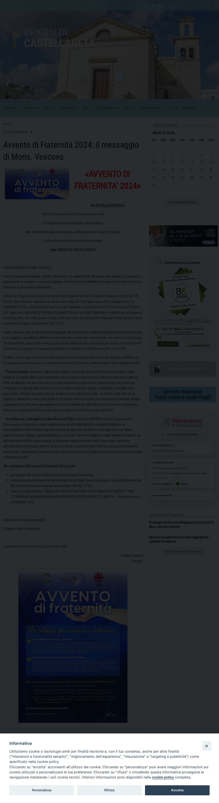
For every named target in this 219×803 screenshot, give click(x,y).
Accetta (177, 790)
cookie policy (163, 777)
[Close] (206, 746)
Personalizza (41, 790)
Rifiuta (109, 790)
